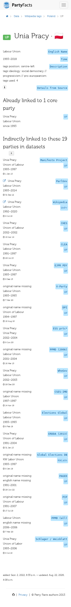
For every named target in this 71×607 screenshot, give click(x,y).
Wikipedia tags (33, 16)
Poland (51, 16)
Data (16, 16)
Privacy (23, 594)
